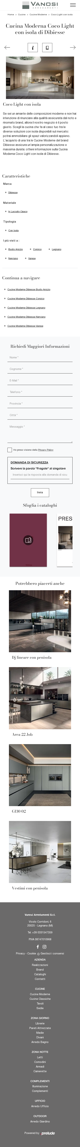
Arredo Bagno (40, 1042)
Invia (40, 492)
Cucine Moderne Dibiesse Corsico (25, 298)
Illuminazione (40, 1086)
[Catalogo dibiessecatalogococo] (28, 540)
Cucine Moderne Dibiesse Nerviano (26, 316)
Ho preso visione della (33, 449)
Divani (40, 1037)
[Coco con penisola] (7, 47)
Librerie (40, 1023)
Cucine (21, 14)
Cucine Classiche (40, 998)
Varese (32, 258)
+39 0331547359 (42, 932)
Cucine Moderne (38, 14)
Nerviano (13, 258)
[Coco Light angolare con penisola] (73, 47)
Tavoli (40, 1003)
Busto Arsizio (15, 249)
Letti (40, 1057)
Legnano (56, 249)
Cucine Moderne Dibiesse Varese (25, 326)
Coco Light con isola (62, 14)
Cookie (31, 953)
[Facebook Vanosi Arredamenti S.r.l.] (37, 946)
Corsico (37, 249)
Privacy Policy (45, 449)
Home (11, 14)
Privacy (20, 953)
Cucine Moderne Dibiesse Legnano (26, 307)
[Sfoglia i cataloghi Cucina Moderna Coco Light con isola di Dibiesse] (47, 47)
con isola (13, 230)
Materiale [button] (9, 203)
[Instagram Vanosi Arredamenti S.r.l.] (43, 946)
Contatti (40, 978)
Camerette (40, 1071)
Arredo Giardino (40, 1121)
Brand (40, 969)
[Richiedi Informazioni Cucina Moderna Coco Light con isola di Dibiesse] (33, 47)
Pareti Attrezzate (40, 1028)
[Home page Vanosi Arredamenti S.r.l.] (40, 5)
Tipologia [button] (9, 222)
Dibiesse (12, 192)
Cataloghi (40, 974)
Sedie (40, 1008)
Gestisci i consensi (52, 953)
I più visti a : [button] (11, 240)
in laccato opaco (17, 211)
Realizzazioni (40, 965)
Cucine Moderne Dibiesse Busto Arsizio (28, 289)
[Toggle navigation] (73, 5)
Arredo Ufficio (40, 1106)
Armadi (40, 1066)
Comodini (40, 1061)
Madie (40, 1032)
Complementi (40, 1091)
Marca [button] (7, 184)
